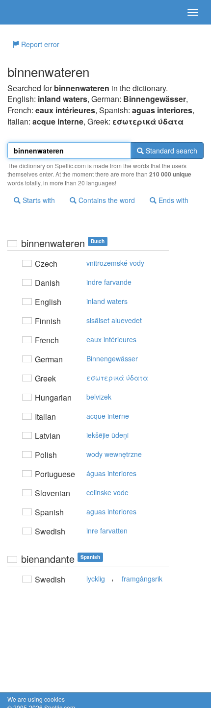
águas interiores (111, 473)
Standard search (170, 150)
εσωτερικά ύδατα (117, 377)
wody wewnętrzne (114, 454)
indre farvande (109, 282)
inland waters (107, 301)
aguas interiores (111, 511)
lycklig (95, 578)
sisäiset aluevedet (114, 320)
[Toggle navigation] (193, 12)
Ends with (172, 200)
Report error (39, 44)
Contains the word (106, 200)
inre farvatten (107, 530)
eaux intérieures (111, 339)
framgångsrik (142, 578)
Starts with (38, 200)
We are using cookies (36, 699)
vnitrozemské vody (115, 263)
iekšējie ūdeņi (107, 435)
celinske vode (107, 492)
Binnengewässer (112, 358)
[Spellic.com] (24, 12)
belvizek (98, 397)
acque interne (107, 416)
